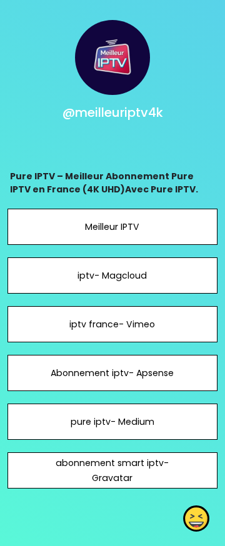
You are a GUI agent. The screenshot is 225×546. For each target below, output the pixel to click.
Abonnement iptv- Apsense (112, 373)
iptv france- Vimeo (112, 324)
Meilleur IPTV (112, 227)
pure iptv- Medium (112, 421)
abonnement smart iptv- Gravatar (112, 470)
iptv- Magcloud (112, 275)
